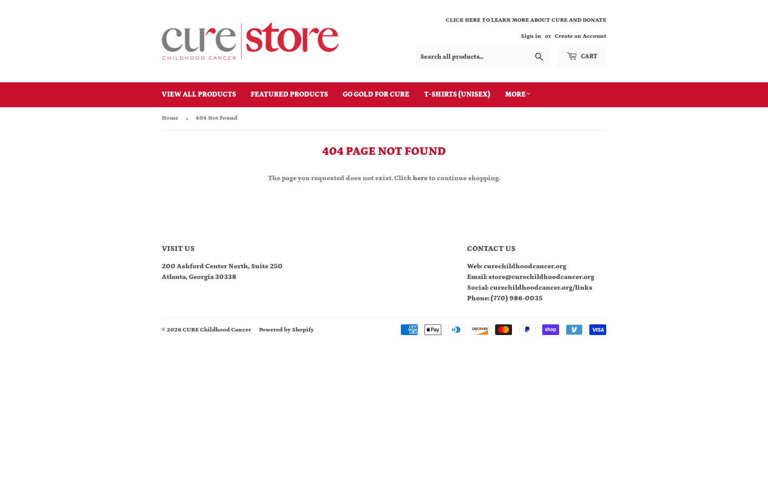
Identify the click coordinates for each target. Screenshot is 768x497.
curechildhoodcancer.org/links (541, 287)
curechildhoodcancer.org (525, 266)
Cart (588, 56)
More (515, 94)
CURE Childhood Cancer (217, 330)
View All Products (199, 94)
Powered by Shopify (286, 330)
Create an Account (580, 36)
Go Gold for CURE (376, 94)
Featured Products (289, 94)
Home (170, 118)
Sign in (531, 36)
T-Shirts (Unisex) (457, 94)
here (420, 178)
